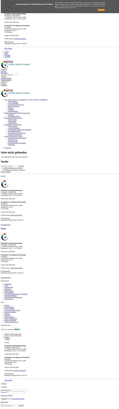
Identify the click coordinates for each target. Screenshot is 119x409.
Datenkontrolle (12, 123)
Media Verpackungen (10, 113)
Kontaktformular (6, 225)
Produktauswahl (13, 141)
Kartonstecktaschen (14, 116)
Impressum (7, 289)
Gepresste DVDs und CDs (16, 104)
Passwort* (4, 392)
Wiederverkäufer (13, 111)
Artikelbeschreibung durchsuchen (13, 168)
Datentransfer (12, 121)
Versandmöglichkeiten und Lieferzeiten (19, 129)
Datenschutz (8, 284)
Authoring (11, 109)
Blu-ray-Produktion (14, 106)
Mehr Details (8, 48)
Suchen (6, 51)
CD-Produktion (12, 101)
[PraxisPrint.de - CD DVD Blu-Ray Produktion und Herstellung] (16, 96)
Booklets (10, 108)
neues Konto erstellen (18, 399)
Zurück (3, 172)
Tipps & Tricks (9, 136)
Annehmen (101, 10)
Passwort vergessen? (7, 395)
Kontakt (3, 228)
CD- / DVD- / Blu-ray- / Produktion (15, 99)
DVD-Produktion (13, 103)
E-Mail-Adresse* (6, 390)
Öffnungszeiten (12, 126)
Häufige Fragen (12, 140)
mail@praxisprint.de (20, 39)
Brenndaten (11, 145)
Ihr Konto (7, 55)
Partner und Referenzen (15, 134)
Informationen (8, 124)
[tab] (59, 228)
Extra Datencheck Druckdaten (17, 143)
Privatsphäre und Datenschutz (17, 133)
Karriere (6, 305)
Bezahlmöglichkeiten (14, 131)
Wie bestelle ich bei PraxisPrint (17, 138)
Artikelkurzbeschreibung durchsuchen (14, 170)
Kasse (6, 53)
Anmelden (7, 57)
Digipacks (11, 114)
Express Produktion (14, 128)
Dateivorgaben (8, 118)
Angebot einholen (6, 78)
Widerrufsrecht (8, 287)
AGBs (6, 285)
